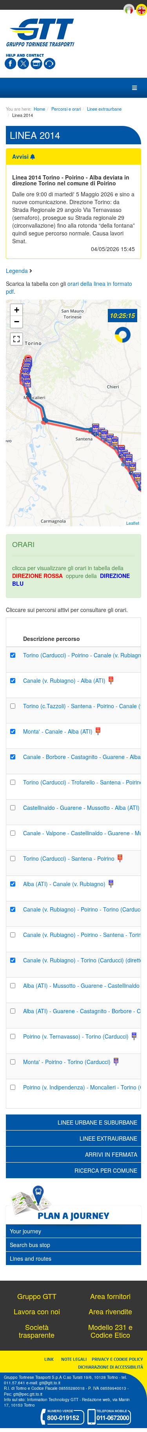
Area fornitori (110, 1296)
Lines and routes (30, 1258)
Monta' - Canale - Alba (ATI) (58, 731)
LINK (51, 1359)
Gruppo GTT (36, 1296)
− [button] (16, 322)
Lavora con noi (37, 1311)
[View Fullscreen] (16, 339)
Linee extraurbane (104, 109)
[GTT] (40, 32)
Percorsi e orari (66, 109)
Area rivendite (110, 1311)
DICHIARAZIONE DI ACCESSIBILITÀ (110, 1366)
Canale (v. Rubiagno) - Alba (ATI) (65, 680)
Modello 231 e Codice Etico (110, 1331)
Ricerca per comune (105, 1170)
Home (39, 109)
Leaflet (132, 523)
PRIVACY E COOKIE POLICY (117, 1359)
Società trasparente (36, 1331)
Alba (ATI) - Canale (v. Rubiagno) (65, 884)
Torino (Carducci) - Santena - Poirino (69, 858)
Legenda (17, 271)
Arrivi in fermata (111, 1154)
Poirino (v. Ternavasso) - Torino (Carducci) (76, 1036)
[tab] (73, 1231)
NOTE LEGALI (75, 1359)
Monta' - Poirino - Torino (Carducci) (67, 1062)
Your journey (25, 1231)
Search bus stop (30, 1245)
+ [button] (16, 310)
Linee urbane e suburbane (97, 1122)
